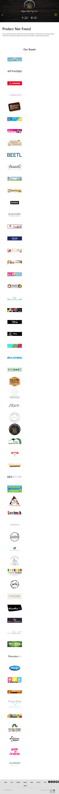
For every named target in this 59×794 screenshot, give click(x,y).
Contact (38, 782)
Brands (25, 785)
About (5, 782)
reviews (25, 782)
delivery (18, 782)
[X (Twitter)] (52, 782)
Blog (45, 782)
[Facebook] (49, 782)
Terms (31, 782)
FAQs (12, 782)
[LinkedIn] (54, 782)
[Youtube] (56, 782)
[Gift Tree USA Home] (29, 8)
